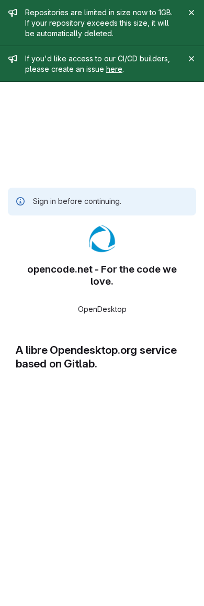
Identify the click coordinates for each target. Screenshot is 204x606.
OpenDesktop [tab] (102, 309)
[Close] (191, 12)
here (114, 68)
